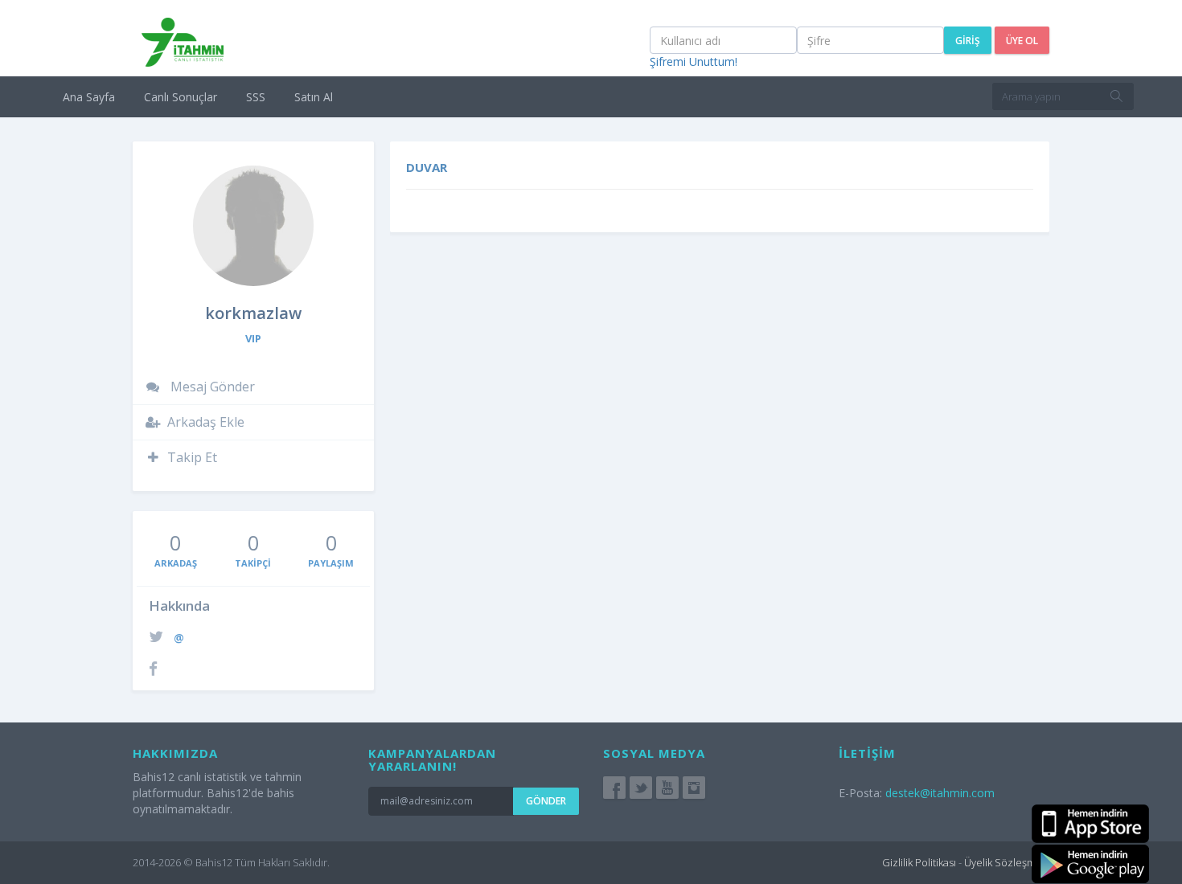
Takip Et (192, 457)
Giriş (967, 40)
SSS (255, 96)
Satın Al (313, 96)
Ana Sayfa (89, 96)
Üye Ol (1022, 40)
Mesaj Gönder (211, 386)
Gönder (546, 801)
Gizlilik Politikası (919, 862)
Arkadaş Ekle (205, 422)
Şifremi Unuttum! (693, 61)
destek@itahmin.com (940, 792)
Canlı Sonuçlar (180, 96)
